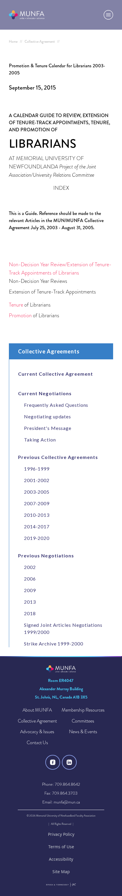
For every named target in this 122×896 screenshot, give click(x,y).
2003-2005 (36, 492)
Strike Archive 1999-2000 (53, 643)
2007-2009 (36, 503)
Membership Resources (83, 710)
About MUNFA (37, 710)
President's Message (47, 428)
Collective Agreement (37, 721)
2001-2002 (36, 480)
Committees (83, 721)
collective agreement (40, 41)
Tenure (16, 304)
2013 (30, 602)
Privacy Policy (61, 834)
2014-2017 (36, 526)
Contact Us (37, 743)
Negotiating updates (47, 416)
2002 (30, 567)
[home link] (26, 14)
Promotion (20, 315)
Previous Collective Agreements (58, 457)
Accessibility (61, 859)
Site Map (61, 871)
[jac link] (61, 884)
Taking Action (40, 439)
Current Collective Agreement (55, 374)
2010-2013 (36, 515)
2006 (30, 578)
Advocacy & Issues (37, 732)
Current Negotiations (45, 393)
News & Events (83, 732)
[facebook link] (52, 762)
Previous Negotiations (46, 555)
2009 (30, 590)
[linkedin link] (69, 762)
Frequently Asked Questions (56, 405)
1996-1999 (36, 468)
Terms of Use (61, 846)
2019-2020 (36, 538)
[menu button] (108, 15)
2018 (30, 613)
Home (13, 41)
